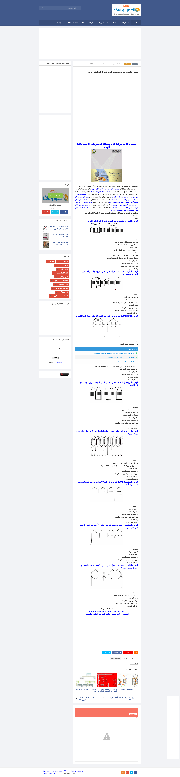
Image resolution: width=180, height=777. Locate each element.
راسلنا (74, 771)
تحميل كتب (127, 63)
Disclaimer (67, 771)
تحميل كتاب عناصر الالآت (129, 689)
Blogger (45, 773)
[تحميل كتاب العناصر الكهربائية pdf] (86, 680)
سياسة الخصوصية (57, 771)
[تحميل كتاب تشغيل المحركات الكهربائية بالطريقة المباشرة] (107, 680)
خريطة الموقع (47, 771)
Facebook (117, 652)
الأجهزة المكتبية (63, 265)
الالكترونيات (64, 269)
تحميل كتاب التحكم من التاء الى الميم (123, 361)
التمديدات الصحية (63, 284)
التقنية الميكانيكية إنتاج (61, 280)
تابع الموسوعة (54, 195)
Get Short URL (115, 658)
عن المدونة (80, 771)
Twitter (106, 652)
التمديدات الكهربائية (62, 288)
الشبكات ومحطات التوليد (61, 296)
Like (63, 212)
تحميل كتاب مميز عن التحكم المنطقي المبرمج (121, 357)
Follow (54, 212)
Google (127, 652)
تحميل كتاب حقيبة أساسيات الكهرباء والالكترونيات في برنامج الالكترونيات (114, 353)
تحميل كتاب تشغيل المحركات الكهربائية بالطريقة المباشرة (107, 690)
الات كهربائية (64, 261)
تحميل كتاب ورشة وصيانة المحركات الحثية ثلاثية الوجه (106, 611)
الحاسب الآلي (64, 292)
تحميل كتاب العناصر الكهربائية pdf (86, 690)
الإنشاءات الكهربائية (62, 273)
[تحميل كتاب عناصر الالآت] (128, 680)
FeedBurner (59, 362)
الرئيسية (135, 63)
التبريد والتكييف (63, 277)
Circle (45, 212)
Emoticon (133, 714)
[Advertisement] (90, 43)
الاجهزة (52, 261)
